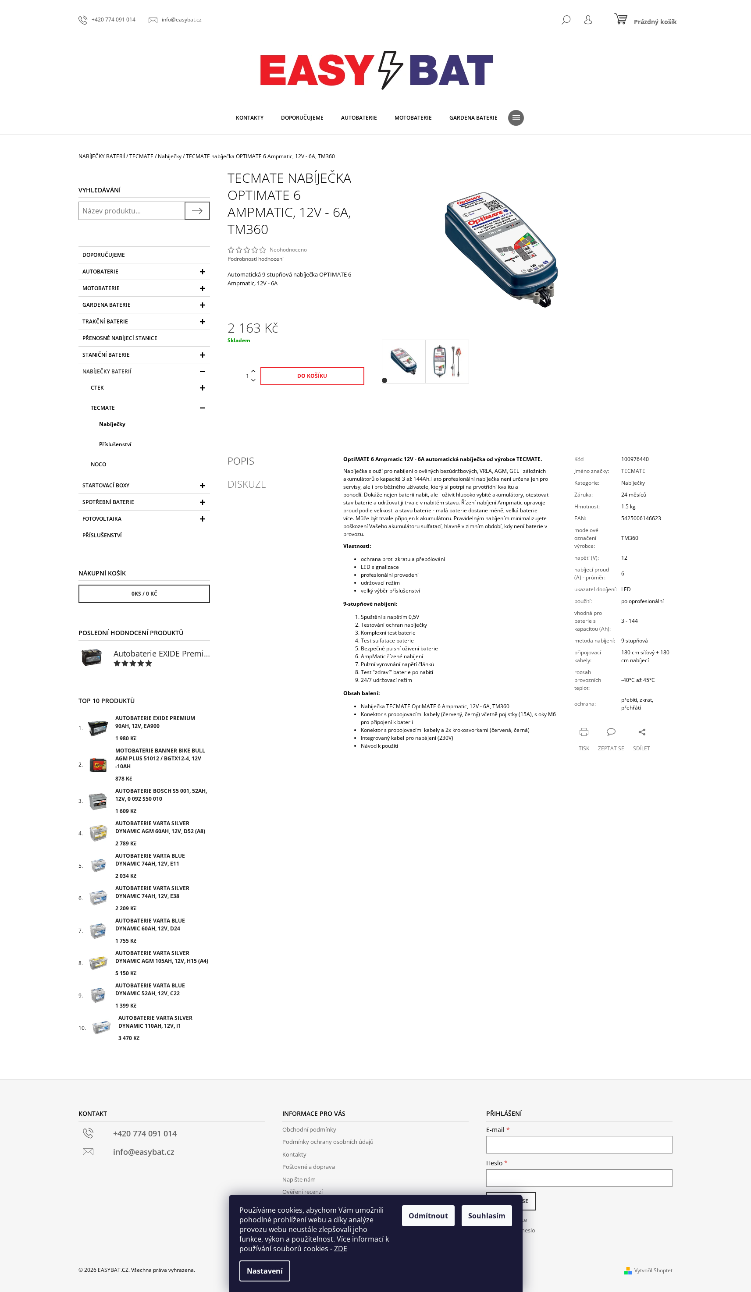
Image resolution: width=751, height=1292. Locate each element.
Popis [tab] (241, 460)
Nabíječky (112, 424)
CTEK (97, 387)
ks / (144, 593)
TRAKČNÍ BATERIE (105, 321)
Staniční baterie (106, 354)
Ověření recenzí (302, 1192)
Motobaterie (101, 288)
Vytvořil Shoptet (653, 1270)
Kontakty (294, 1154)
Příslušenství (115, 444)
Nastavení (265, 1271)
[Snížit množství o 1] (253, 380)
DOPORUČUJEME (103, 255)
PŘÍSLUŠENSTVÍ (102, 535)
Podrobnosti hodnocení (256, 259)
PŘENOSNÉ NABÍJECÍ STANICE (119, 338)
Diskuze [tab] (247, 484)
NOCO (98, 464)
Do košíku (312, 376)
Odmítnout (428, 1216)
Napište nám (299, 1179)
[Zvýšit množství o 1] (253, 371)
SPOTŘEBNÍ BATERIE (108, 502)
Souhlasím (486, 1216)
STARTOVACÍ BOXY (105, 485)
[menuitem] (249, 118)
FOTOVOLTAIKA (101, 518)
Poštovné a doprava (308, 1167)
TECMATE (103, 408)
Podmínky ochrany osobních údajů (328, 1142)
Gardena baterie (106, 305)
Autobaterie (100, 271)
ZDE (340, 1248)
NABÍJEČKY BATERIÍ (107, 371)
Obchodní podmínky (309, 1129)
